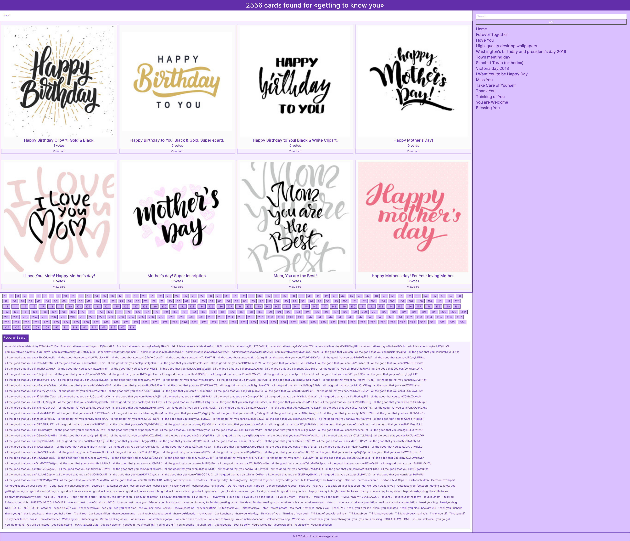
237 (260, 317)
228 (171, 317)
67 (72, 301)
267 (96, 322)
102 (363, 301)
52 (409, 296)
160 (447, 306)
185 (222, 311)
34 (260, 296)
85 (219, 301)
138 (239, 306)
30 (227, 296)
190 (269, 311)
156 (409, 306)
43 (334, 296)
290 (323, 322)
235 (240, 317)
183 (203, 311)
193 (297, 311)
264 (66, 322)
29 (218, 296)
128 (145, 306)
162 (6, 311)
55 (434, 296)
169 (73, 311)
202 (383, 311)
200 (364, 311)
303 (452, 322)
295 (372, 322)
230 (191, 317)
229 (181, 317)
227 (161, 317)
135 (211, 306)
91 (269, 301)
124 (107, 306)
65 (55, 301)
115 (24, 306)
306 (16, 327)
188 (250, 311)
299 (412, 322)
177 (147, 311)
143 (286, 306)
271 (136, 322)
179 (166, 311)
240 (290, 317)
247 (360, 317)
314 (94, 327)
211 (6, 317)
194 (307, 311)
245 (340, 317)
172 (100, 311)
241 (300, 317)
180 (175, 311)
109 (430, 301)
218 (72, 317)
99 (336, 301)
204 (403, 311)
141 (268, 306)
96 (311, 301)
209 (453, 311)
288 (303, 322)
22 (160, 296)
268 (106, 322)
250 (390, 317)
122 (88, 306)
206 (423, 311)
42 (326, 296)
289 (313, 322)
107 (411, 301)
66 (64, 301)
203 (393, 311)
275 (174, 322)
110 (439, 301)
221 (101, 317)
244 (330, 317)
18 (127, 296)
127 (135, 306)
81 (186, 301)
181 (184, 311)
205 (413, 311)
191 (279, 311)
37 (284, 296)
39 (301, 296)
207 (433, 311)
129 (154, 306)
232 (210, 317)
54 (426, 296)
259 (16, 322)
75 (137, 301)
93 (286, 301)
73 (121, 301)
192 (288, 311)
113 (6, 306)
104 (382, 301)
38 (293, 296)
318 (132, 327)
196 (326, 311)
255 (439, 317)
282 (243, 322)
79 (170, 301)
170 (82, 311)
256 (449, 317)
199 (354, 311)
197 (336, 311)
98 (327, 301)
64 (47, 301)
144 (296, 306)
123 (97, 306)
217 (63, 317)
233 (220, 317)
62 (30, 301)
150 (353, 306)
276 (184, 322)
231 (201, 317)
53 (417, 296)
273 (155, 322)
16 (112, 296)
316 (113, 327)
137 (230, 306)
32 (243, 296)
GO (551, 21)
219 (82, 317)
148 (334, 306)
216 (53, 317)
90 (261, 301)
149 (343, 306)
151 (362, 306)
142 (277, 306)
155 (400, 306)
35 (268, 296)
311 (66, 327)
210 (463, 311)
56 (442, 296)
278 (204, 322)
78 (162, 301)
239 (280, 317)
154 (390, 306)
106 (401, 301)
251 (400, 317)
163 (16, 311)
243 (320, 317)
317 (122, 327)
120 (69, 306)
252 (409, 317)
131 (173, 306)
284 (263, 322)
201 (374, 311)
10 (65, 296)
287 (293, 322)
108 (420, 301)
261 (36, 322)
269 (116, 322)
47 (367, 296)
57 (450, 296)
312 (75, 327)
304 (462, 322)
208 (443, 311)
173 (110, 311)
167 (54, 311)
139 (249, 306)
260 (26, 322)
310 (56, 327)
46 (359, 296)
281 (233, 322)
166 (44, 311)
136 (220, 306)
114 (15, 306)
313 (84, 327)
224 (131, 317)
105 (392, 301)
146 (315, 306)
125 (116, 306)
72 (113, 301)
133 (192, 306)
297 (392, 322)
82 (194, 301)
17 (120, 296)
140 (258, 306)
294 (362, 322)
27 (201, 296)
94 (294, 301)
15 (104, 296)
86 (228, 301)
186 (232, 311)
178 (156, 311)
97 (319, 301)
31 (235, 296)
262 (46, 322)
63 (39, 301)
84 (211, 301)
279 (213, 322)
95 (302, 301)
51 (401, 296)
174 (119, 311)
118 (51, 306)
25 (185, 296)
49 (384, 296)
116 (33, 306)
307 (26, 327)
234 (230, 317)
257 (459, 317)
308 (36, 327)
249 (380, 317)
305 (6, 327)
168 (63, 311)
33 (251, 296)
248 (370, 317)
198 (345, 311)
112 (457, 301)
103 (373, 301)
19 (135, 296)
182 (193, 311)
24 (176, 296)
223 (121, 317)
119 (60, 306)
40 (310, 296)
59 (6, 301)
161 (457, 306)
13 (88, 296)
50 (393, 296)
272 (145, 322)
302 (442, 322)
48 (376, 296)
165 (35, 311)
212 (15, 317)
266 (86, 322)
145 (305, 306)
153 (381, 306)
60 (14, 301)
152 (371, 306)
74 (129, 301)
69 (89, 301)
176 (138, 311)
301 (432, 322)
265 (76, 322)
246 (350, 317)
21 (152, 296)
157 (419, 306)
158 (428, 306)
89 (253, 301)
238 (270, 317)
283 (253, 322)
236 (250, 317)
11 (73, 296)
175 (128, 311)
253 (419, 317)
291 (333, 322)
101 (354, 301)
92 (277, 301)
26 (193, 296)
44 (343, 296)
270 (126, 322)
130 (164, 306)
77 (153, 301)
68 (80, 301)
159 (438, 306)
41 (318, 296)
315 (103, 327)
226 (151, 317)
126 (126, 306)
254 (429, 317)
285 (273, 322)
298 (402, 322)
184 (212, 311)
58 (459, 296)
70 (97, 301)
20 (144, 296)
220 (91, 317)
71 (105, 301)
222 (111, 317)
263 (56, 322)
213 (25, 317)
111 (448, 301)
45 (351, 296)
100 (345, 301)
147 (324, 306)
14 (96, 296)
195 (317, 311)
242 (310, 317)
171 (91, 311)
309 (46, 327)
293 (352, 322)
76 (145, 301)
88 (244, 301)
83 (203, 301)
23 (168, 296)
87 (236, 301)
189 (260, 311)
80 (178, 301)
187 (241, 311)
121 (79, 306)
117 (42, 306)
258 (6, 322)
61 (22, 301)
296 (382, 322)
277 (194, 322)
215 (44, 317)
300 (422, 322)
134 (201, 306)
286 (283, 322)
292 (342, 322)
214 (34, 317)
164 (25, 311)
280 (223, 322)
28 (210, 296)
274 (165, 322)
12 (80, 296)
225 (141, 317)
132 (182, 306)
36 (276, 296)
